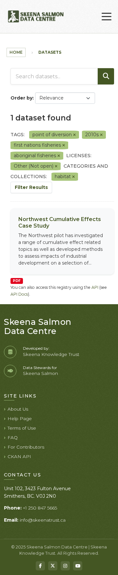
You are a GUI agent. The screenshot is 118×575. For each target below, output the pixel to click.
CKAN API (19, 456)
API (94, 287)
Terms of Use (22, 428)
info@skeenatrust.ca (43, 520)
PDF (17, 281)
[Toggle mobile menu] (106, 17)
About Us (18, 409)
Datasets (49, 52)
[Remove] (74, 135)
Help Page (20, 418)
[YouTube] (77, 565)
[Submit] (106, 76)
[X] (52, 565)
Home (16, 52)
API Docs (19, 294)
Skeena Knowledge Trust (51, 354)
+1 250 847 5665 (40, 507)
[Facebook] (40, 565)
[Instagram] (65, 565)
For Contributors (26, 447)
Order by (21, 98)
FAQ (13, 437)
